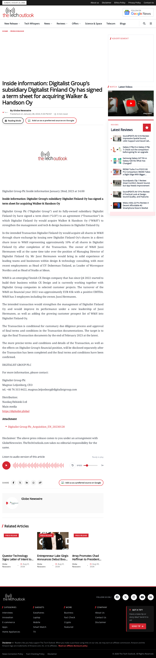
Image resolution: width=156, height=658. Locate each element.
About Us (100, 612)
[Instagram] (134, 597)
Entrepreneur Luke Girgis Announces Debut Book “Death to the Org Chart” (52, 557)
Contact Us (149, 2)
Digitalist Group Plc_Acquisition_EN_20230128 (36, 426)
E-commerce (8, 622)
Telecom (110, 23)
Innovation (7, 617)
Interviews (7, 612)
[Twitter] (125, 597)
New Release (11, 23)
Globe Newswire (31, 499)
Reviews (61, 23)
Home (5, 31)
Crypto (67, 622)
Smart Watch (39, 627)
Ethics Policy (119, 2)
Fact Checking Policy (35, 654)
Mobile (36, 622)
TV (34, 631)
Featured (68, 627)
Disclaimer (106, 2)
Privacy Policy (134, 2)
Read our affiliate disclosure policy (72, 645)
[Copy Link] (40, 482)
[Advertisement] (52, 56)
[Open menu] (151, 23)
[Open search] (144, 23)
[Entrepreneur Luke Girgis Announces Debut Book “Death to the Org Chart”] (52, 541)
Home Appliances (11, 631)
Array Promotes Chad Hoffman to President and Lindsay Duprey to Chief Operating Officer (86, 557)
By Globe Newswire (20, 110)
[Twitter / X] (20, 482)
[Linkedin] (151, 597)
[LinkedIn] (27, 482)
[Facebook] (13, 482)
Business (68, 612)
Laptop (36, 617)
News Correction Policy (12, 654)
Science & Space (93, 23)
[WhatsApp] (33, 482)
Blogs (123, 23)
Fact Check (69, 617)
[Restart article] (73, 465)
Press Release (17, 31)
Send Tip (136, 626)
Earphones (38, 612)
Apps (4, 627)
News (47, 23)
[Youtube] (142, 597)
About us (95, 2)
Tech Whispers (32, 23)
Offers (75, 23)
